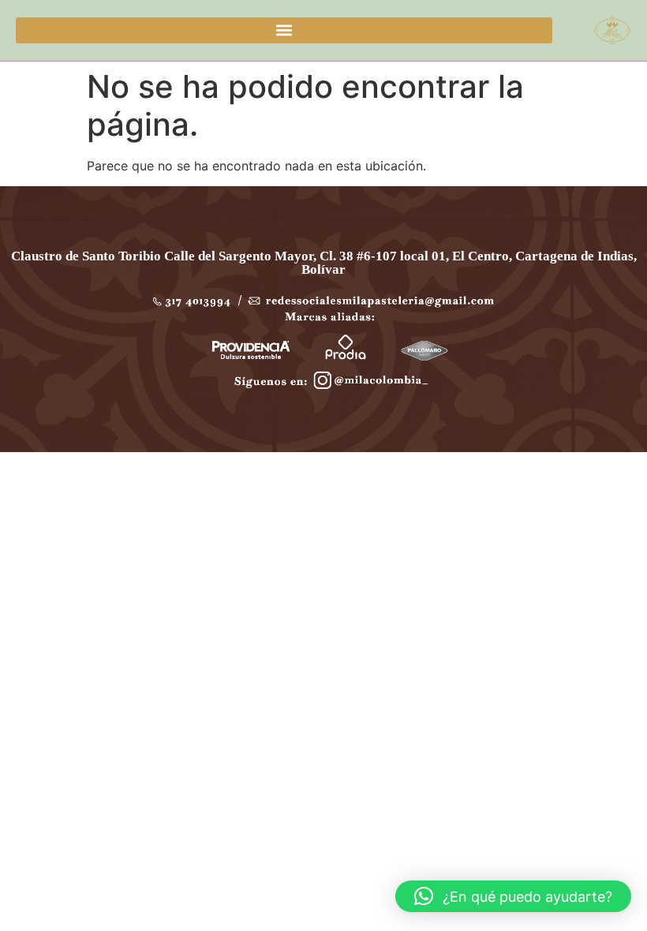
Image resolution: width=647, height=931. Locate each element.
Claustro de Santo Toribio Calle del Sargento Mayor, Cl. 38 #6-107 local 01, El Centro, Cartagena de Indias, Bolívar (324, 263)
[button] (284, 30)
